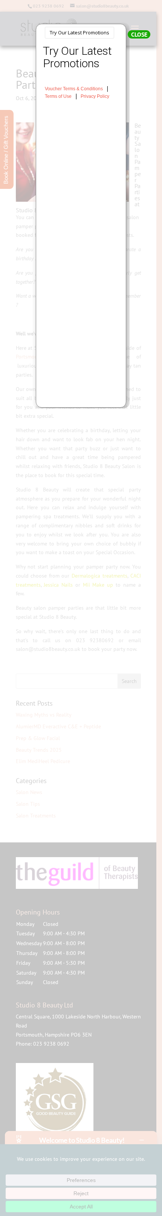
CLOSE (139, 34)
